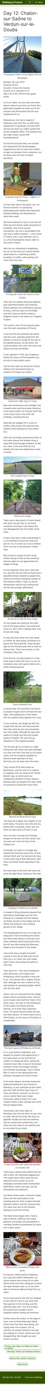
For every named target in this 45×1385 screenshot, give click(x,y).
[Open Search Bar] (30, 2)
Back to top (22, 1364)
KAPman (38, 1377)
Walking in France (12, 2)
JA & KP (17, 1377)
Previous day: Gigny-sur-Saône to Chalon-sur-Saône (22, 1347)
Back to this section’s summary (22, 1358)
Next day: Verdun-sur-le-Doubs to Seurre (23, 1351)
